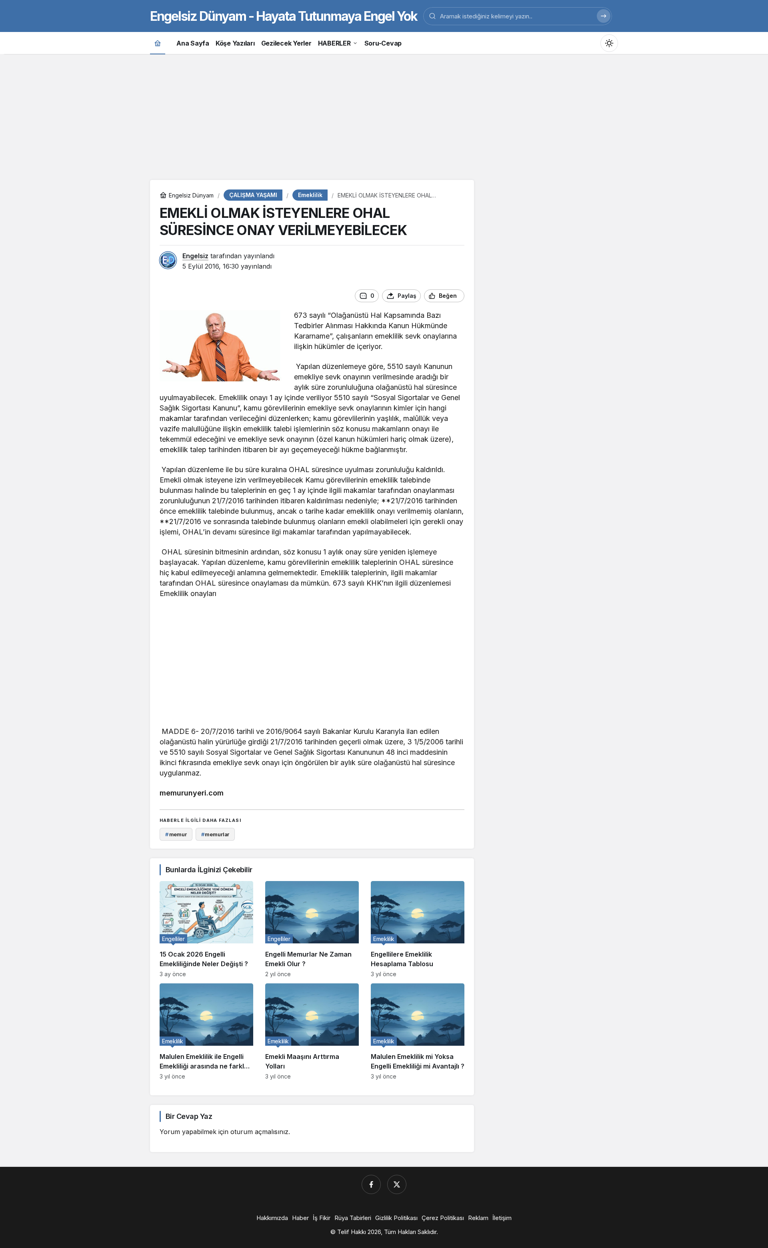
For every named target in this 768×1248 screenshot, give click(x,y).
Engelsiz (195, 256)
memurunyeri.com (192, 793)
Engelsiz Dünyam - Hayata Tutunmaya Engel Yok (283, 16)
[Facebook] (371, 1184)
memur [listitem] (176, 834)
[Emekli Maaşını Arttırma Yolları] (312, 1031)
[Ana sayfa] (157, 43)
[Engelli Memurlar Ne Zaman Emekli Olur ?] (312, 929)
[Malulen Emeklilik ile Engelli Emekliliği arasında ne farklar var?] (206, 1031)
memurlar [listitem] (215, 834)
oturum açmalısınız (259, 1132)
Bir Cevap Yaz (189, 1116)
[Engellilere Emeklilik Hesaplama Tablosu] (417, 929)
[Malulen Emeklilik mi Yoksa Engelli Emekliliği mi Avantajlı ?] (417, 1031)
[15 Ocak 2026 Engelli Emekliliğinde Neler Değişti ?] (206, 929)
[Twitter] (396, 1184)
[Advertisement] (384, 116)
